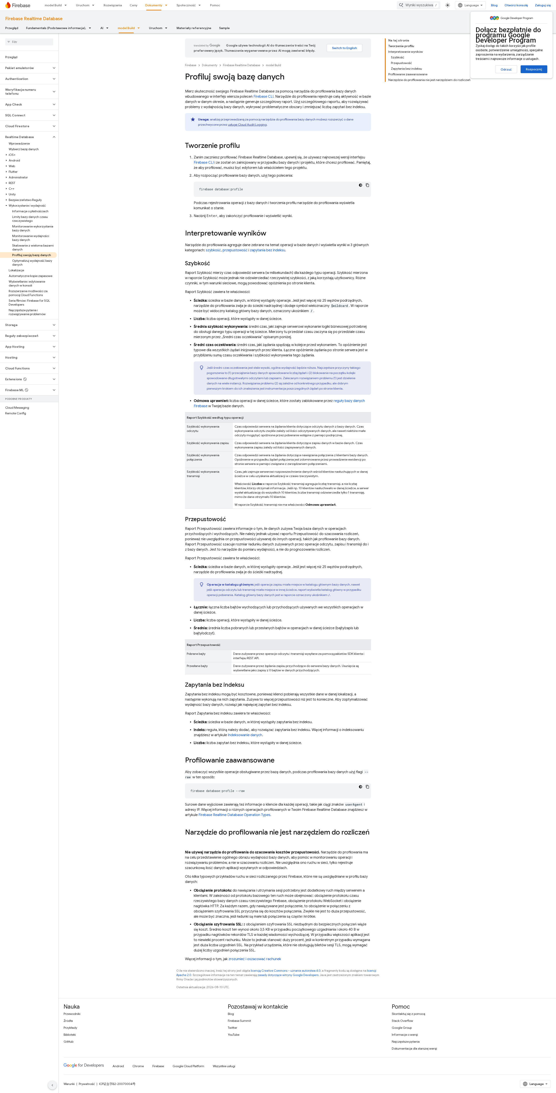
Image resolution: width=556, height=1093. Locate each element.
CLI (263, 96)
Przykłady (70, 1028)
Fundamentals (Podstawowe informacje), (56, 28)
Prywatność (87, 1084)
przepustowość (235, 250)
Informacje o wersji (405, 1035)
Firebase (190, 65)
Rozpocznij (534, 69)
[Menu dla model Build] (67, 5)
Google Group (402, 1028)
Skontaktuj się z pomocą (408, 1014)
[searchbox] (29, 41)
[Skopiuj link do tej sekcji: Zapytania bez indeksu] (248, 685)
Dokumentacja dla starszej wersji (414, 1048)
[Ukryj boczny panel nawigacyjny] (52, 1085)
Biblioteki (70, 1035)
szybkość (213, 250)
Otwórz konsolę (516, 5)
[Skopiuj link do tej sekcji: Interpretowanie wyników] (270, 233)
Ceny (133, 5)
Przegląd (11, 28)
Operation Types (234, 815)
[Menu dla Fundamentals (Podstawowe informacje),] (91, 28)
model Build (53, 5)
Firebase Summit (239, 1021)
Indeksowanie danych (245, 735)
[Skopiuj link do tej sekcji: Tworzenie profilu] (244, 146)
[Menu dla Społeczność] (201, 5)
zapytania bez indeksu (267, 250)
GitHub (68, 1042)
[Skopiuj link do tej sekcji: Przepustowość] (230, 519)
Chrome (138, 1066)
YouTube (233, 1035)
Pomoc (215, 5)
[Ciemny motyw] (360, 185)
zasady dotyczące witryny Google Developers (288, 975)
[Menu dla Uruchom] (94, 5)
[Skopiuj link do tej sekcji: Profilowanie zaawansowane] (279, 760)
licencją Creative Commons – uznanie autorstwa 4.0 (286, 971)
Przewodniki (72, 1014)
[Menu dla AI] (108, 28)
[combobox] (418, 5)
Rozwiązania (113, 5)
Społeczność (186, 5)
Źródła (68, 1021)
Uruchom (82, 5)
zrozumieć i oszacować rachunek (254, 959)
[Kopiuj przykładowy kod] (367, 185)
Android (118, 1066)
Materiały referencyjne (194, 28)
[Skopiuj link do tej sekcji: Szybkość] (214, 263)
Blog (494, 5)
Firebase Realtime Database (34, 18)
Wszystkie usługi (224, 1066)
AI (101, 28)
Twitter (232, 1028)
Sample (224, 28)
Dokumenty (153, 5)
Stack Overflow (402, 1021)
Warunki (69, 1084)
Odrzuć (506, 69)
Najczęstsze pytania (406, 1042)
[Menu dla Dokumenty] (167, 5)
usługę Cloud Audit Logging (247, 125)
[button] (25, 68)
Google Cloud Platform (188, 1066)
